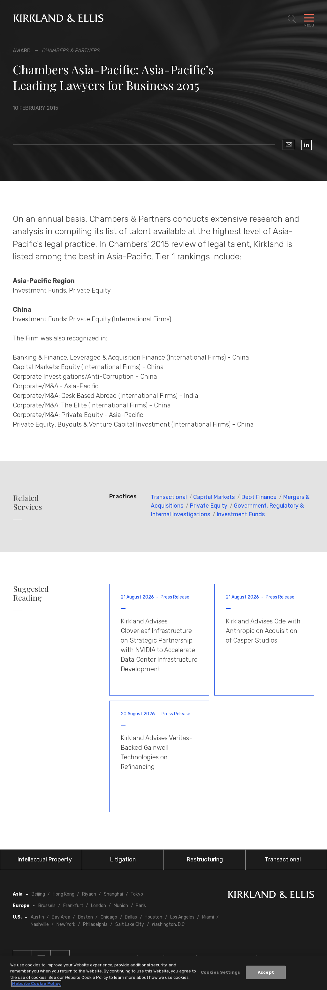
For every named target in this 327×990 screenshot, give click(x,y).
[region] (163, 973)
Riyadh (89, 894)
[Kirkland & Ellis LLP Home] (271, 896)
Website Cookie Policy (36, 983)
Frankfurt (73, 905)
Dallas (131, 917)
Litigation (123, 859)
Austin (37, 917)
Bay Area (61, 917)
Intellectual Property (44, 859)
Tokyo (137, 894)
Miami (208, 917)
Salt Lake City (129, 924)
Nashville (40, 924)
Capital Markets (214, 497)
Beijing (38, 894)
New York (66, 924)
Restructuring (204, 859)
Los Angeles (182, 917)
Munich (121, 905)
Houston (153, 917)
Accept (266, 972)
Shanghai (113, 894)
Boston (85, 917)
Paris (141, 905)
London (98, 905)
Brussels (47, 905)
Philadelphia (95, 924)
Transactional (169, 497)
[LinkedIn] (306, 145)
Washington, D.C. (169, 924)
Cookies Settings (220, 972)
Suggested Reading (31, 593)
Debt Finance (259, 497)
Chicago (109, 917)
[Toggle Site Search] (292, 19)
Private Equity (208, 505)
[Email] (289, 145)
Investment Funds (241, 514)
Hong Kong (63, 894)
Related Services (27, 502)
